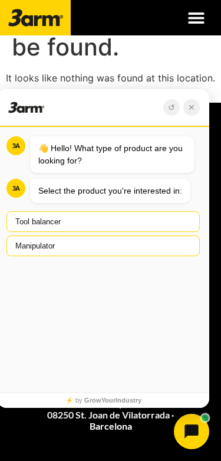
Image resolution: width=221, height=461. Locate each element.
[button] (196, 18)
